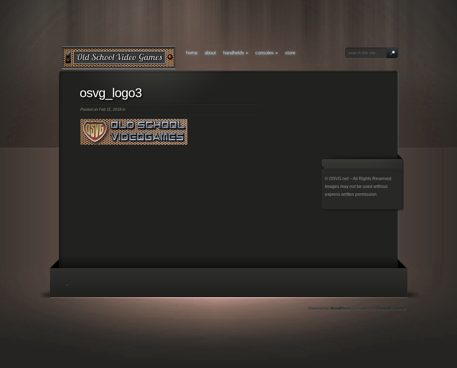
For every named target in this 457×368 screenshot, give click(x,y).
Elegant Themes (392, 308)
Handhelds (235, 52)
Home (191, 52)
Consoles (266, 52)
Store (290, 52)
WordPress (340, 308)
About (210, 52)
